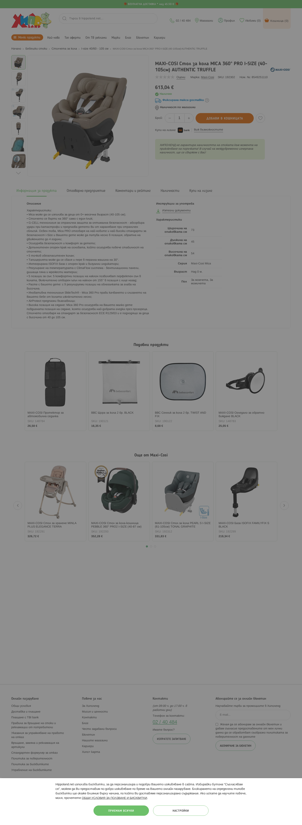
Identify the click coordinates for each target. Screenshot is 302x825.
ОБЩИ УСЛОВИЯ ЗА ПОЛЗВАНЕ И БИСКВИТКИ (114, 798)
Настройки (181, 811)
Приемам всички (121, 811)
